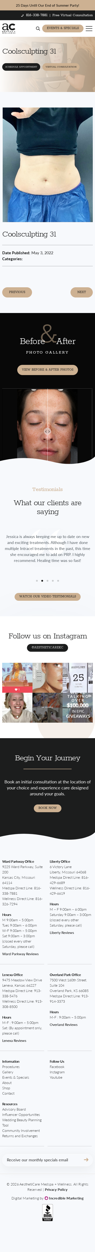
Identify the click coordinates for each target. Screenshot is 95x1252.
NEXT (81, 292)
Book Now (47, 808)
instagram (57, 1071)
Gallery (7, 1071)
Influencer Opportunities (21, 1114)
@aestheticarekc (47, 647)
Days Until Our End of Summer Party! (47, 5)
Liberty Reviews (62, 932)
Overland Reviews (64, 1024)
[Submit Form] (86, 1160)
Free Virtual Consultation (72, 15)
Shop (6, 1087)
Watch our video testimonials (47, 596)
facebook (57, 1066)
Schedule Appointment (21, 67)
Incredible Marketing (66, 1198)
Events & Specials (63, 28)
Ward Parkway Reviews (20, 953)
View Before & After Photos (47, 370)
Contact (8, 1093)
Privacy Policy (56, 1189)
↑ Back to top (76, 1240)
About (6, 1082)
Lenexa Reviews (14, 1040)
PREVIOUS (17, 292)
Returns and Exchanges (20, 1135)
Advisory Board (14, 1109)
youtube (56, 1077)
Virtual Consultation (61, 67)
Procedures (11, 1066)
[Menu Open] (89, 28)
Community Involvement (21, 1130)
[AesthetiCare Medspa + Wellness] (8, 28)
